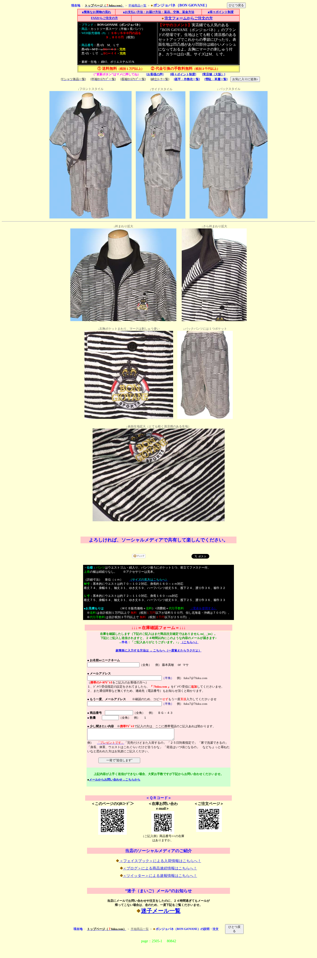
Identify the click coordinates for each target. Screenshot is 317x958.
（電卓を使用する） (203, 608)
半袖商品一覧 (137, 5)
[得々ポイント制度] (183, 74)
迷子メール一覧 (161, 911)
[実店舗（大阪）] (213, 74)
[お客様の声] (154, 74)
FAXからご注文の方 (104, 18)
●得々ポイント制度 (221, 12)
